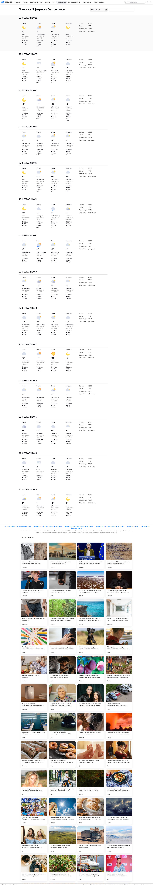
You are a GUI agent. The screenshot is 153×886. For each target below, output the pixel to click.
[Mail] (2, 2)
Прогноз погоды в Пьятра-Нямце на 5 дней (48, 526)
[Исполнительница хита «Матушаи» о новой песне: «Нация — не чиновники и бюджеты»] (119, 868)
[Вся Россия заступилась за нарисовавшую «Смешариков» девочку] (34, 641)
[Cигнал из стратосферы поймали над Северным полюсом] (119, 839)
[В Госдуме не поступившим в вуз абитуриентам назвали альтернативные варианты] (34, 726)
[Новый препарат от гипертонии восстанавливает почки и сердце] (62, 641)
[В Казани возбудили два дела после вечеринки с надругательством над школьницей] (62, 584)
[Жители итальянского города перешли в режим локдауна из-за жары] (62, 811)
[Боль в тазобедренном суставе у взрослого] (34, 612)
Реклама (15, 884)
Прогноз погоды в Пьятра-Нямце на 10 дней (110, 526)
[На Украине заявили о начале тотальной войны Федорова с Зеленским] (119, 584)
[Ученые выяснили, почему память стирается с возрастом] (34, 868)
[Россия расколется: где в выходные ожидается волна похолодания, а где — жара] (90, 641)
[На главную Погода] (8, 2)
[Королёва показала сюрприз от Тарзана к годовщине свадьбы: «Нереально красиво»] (90, 697)
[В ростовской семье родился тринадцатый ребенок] (90, 754)
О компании (8, 884)
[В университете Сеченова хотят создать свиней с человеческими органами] (34, 754)
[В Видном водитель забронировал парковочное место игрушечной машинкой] (119, 697)
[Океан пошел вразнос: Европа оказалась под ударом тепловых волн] (90, 612)
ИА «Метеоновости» (146, 884)
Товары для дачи (76, 528)
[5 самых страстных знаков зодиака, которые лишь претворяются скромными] (62, 669)
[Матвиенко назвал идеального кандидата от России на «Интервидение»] (34, 584)
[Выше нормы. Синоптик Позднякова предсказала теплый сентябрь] (34, 811)
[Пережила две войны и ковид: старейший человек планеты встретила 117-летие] (62, 697)
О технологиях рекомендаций (115, 884)
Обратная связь (128, 884)
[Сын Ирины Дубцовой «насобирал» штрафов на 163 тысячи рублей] (62, 726)
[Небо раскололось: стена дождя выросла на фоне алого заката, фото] (119, 726)
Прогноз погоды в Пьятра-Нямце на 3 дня (17, 526)
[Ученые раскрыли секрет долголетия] (34, 669)
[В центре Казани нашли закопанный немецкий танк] (34, 556)
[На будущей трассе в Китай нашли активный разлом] (62, 839)
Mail (3, 884)
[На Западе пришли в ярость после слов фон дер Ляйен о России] (90, 556)
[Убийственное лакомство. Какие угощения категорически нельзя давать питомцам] (90, 726)
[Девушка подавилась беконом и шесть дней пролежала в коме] (119, 612)
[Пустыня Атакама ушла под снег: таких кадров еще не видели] (90, 584)
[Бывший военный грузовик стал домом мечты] (90, 839)
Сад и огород (145, 526)
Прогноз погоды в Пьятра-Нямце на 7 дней (79, 526)
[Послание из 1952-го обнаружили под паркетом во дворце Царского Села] (119, 556)
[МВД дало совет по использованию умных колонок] (34, 697)
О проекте (85, 884)
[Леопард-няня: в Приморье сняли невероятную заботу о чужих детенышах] (62, 612)
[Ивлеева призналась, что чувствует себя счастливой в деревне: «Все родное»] (34, 783)
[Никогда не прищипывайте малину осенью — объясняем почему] (62, 868)
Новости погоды (132, 526)
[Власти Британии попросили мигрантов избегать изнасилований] (62, 556)
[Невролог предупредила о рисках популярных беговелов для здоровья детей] (62, 783)
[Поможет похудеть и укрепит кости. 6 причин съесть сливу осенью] (90, 669)
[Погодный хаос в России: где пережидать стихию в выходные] (119, 811)
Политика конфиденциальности (98, 884)
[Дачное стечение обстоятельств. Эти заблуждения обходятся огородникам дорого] (119, 669)
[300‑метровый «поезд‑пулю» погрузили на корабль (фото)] (90, 868)
